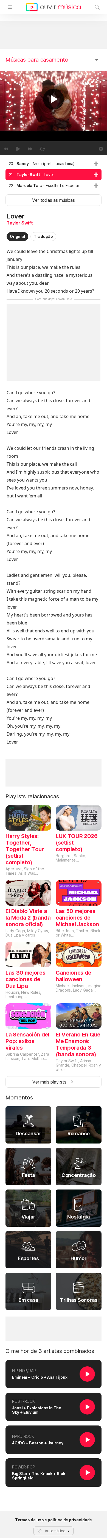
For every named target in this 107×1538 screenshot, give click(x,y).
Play (53, 99)
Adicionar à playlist (96, 164)
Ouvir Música (53, 7)
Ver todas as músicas (53, 200)
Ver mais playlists (49, 1082)
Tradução (43, 236)
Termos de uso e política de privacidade (53, 1520)
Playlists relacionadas (32, 796)
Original (17, 236)
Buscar (97, 7)
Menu (9, 7)
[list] (53, 174)
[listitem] (53, 163)
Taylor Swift (20, 223)
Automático (55, 1530)
